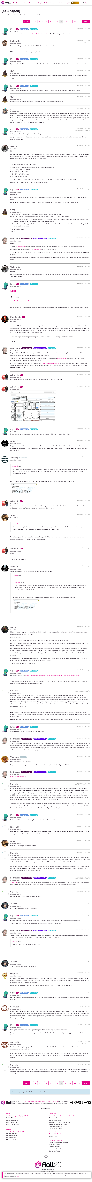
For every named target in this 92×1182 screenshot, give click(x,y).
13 (79, 21)
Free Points (15, 317)
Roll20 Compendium (12, 1124)
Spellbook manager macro (51, 363)
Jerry (12, 515)
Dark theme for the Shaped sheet (39, 34)
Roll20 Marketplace (12, 1122)
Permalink (13, 32)
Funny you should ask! (17, 777)
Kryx (12, 29)
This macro (13, 882)
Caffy (12, 71)
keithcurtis (15, 238)
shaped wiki (37, 249)
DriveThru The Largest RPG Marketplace (15, 1130)
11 (70, 21)
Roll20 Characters (12, 1120)
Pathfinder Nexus (54, 1118)
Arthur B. (14, 441)
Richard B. (15, 41)
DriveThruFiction (11, 1136)
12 (75, 21)
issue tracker (21, 246)
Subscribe (75, 3)
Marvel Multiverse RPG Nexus (58, 1124)
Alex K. (13, 627)
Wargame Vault (11, 1140)
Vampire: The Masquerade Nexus (59, 1122)
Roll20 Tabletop (11, 1118)
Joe (12, 108)
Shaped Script (61, 358)
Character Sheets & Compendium (23, 15)
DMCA (43, 1101)
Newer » (85, 21)
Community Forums (7, 15)
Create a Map (53, 1136)
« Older (26, 21)
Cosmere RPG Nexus (55, 1127)
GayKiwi (14, 973)
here (18, 1176)
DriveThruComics (11, 1133)
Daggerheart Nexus (55, 1120)
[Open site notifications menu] (83, 3)
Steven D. (14, 1006)
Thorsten (14, 757)
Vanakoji (14, 457)
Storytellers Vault (54, 1151)
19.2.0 (13, 291)
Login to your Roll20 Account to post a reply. (32, 1092)
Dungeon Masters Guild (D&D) (58, 1142)
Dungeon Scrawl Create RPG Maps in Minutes (58, 1133)
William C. (15, 146)
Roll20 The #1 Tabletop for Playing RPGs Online (18, 1115)
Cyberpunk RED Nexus (56, 1129)
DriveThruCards (11, 1138)
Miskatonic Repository (56, 1149)
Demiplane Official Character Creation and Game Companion (64, 1115)
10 (66, 21)
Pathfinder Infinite (54, 1145)
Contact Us (48, 1101)
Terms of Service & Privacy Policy (32, 1101)
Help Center (55, 1101)
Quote (19, 32)
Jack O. (13, 903)
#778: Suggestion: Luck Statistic (23, 301)
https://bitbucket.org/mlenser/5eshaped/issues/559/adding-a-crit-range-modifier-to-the (52, 675)
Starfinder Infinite (54, 1147)
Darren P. (14, 827)
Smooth (14, 690)
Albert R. (14, 374)
